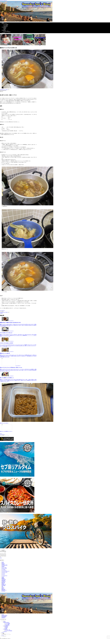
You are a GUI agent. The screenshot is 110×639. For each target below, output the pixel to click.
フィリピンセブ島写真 (8, 630)
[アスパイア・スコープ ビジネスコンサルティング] (7, 440)
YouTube (6, 627)
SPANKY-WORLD (4, 615)
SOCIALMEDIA (4, 616)
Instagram (6, 626)
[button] (9, 89)
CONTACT (3, 617)
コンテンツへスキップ (3, 0)
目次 (0, 91)
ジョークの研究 (7, 623)
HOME (3, 614)
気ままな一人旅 (7, 629)
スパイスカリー (2, 310)
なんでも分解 (7, 624)
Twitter (6, 628)
